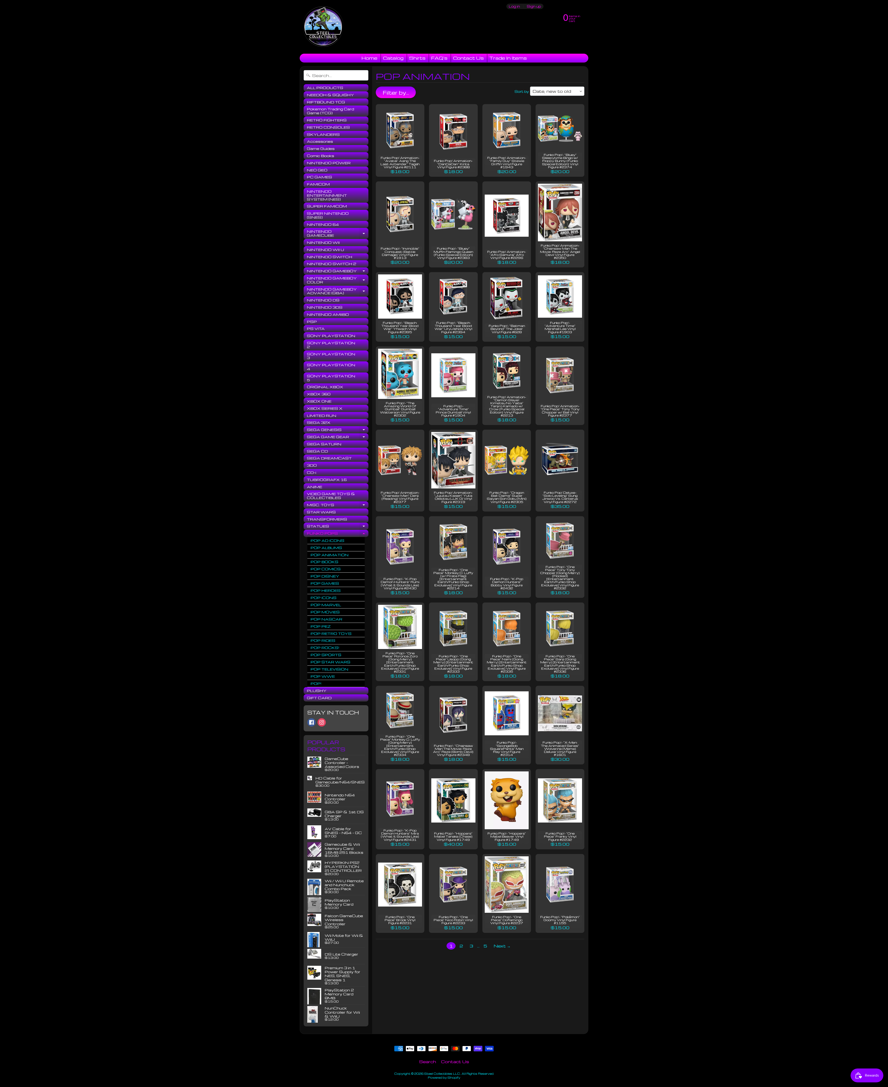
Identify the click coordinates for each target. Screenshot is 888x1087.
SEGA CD (317, 451)
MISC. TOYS (337, 506)
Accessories (320, 141)
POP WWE (323, 676)
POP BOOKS (324, 561)
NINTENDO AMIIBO (328, 314)
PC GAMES (319, 177)
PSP (312, 321)
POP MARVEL (326, 605)
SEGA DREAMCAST (329, 458)
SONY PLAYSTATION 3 (331, 356)
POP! (316, 683)
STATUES (337, 527)
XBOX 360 (318, 394)
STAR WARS (321, 512)
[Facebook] (311, 722)
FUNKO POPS (337, 534)
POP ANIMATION (329, 555)
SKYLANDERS (323, 134)
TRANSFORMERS (327, 519)
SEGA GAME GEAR (337, 438)
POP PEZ (321, 626)
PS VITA (316, 328)
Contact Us (468, 58)
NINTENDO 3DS (324, 307)
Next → (502, 945)
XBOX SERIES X (324, 408)
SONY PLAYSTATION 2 (331, 345)
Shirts (417, 58)
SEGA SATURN (324, 444)
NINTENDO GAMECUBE (337, 233)
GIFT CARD (319, 698)
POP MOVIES (325, 612)
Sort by (522, 91)
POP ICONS (323, 597)
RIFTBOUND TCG (326, 102)
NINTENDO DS (323, 300)
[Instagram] (322, 722)
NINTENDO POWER (329, 163)
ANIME (314, 486)
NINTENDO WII (323, 242)
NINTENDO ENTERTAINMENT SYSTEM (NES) (327, 195)
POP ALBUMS (326, 547)
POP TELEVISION (329, 669)
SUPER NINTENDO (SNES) (328, 215)
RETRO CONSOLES (328, 127)
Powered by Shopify (444, 1077)
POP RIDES (323, 640)
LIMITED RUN (321, 415)
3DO (312, 465)
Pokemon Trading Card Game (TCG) (330, 111)
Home (369, 58)
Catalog (393, 58)
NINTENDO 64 (323, 224)
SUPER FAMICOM (327, 206)
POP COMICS (326, 569)
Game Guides (321, 148)
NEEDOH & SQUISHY (330, 95)
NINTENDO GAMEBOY (337, 272)
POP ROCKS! (325, 647)
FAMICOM (318, 184)
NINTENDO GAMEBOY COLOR (337, 280)
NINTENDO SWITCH (329, 257)
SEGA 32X (318, 422)
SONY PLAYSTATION (331, 335)
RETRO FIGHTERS (327, 120)
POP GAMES (325, 583)
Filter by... (396, 92)
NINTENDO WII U (325, 249)
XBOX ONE (319, 401)
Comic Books (320, 155)
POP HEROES (326, 590)
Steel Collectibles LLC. (442, 1073)
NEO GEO (317, 170)
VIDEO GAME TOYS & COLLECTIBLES (331, 495)
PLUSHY (317, 690)
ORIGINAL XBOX (325, 387)
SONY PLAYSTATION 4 (331, 367)
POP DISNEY (325, 576)
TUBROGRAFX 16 (327, 479)
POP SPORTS (326, 654)
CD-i (311, 472)
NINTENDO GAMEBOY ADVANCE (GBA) (337, 291)
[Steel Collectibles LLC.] (323, 27)
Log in (514, 6)
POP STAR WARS (330, 662)
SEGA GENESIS (337, 430)
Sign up (534, 6)
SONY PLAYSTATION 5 (331, 378)
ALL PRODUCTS (325, 87)
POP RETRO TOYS (331, 633)
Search (427, 1061)
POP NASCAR (326, 619)
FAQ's (439, 58)
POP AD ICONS (327, 540)
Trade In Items (508, 58)
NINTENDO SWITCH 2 (331, 263)
